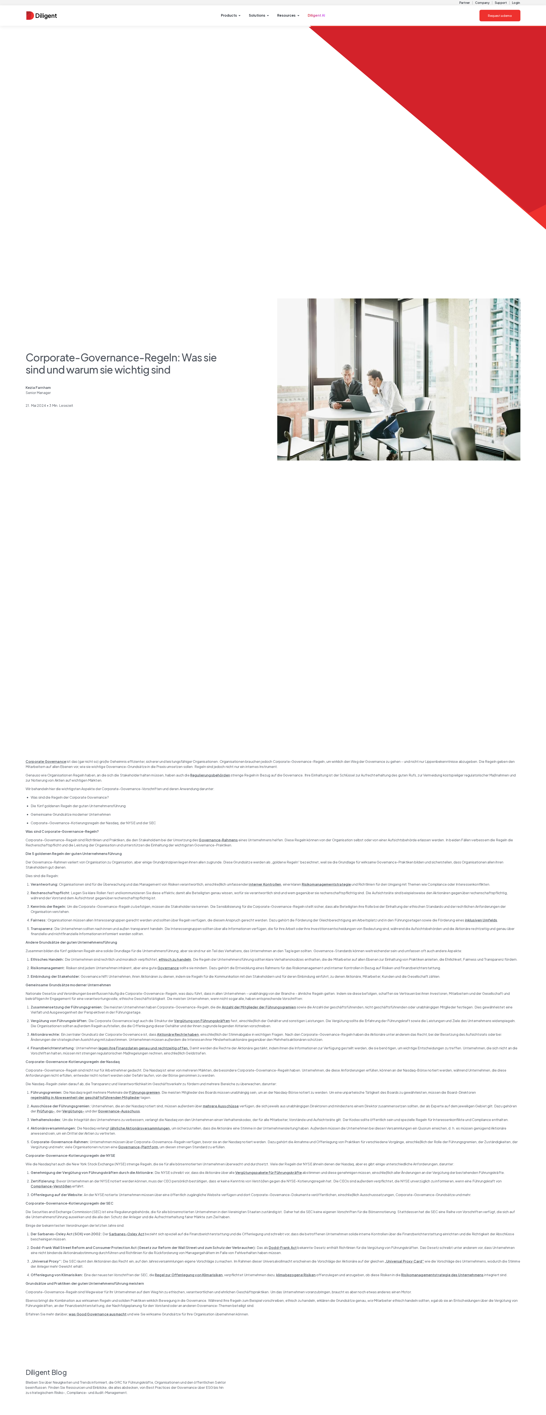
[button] (230, 16)
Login (516, 2)
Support (501, 2)
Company (482, 2)
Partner (464, 2)
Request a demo (500, 15)
